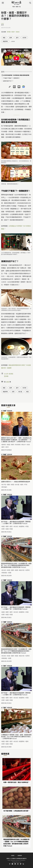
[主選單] (2, 2)
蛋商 (27, 741)
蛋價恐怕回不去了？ (8, 81)
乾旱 (7, 447)
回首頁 (12, 855)
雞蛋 (4, 37)
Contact (15, 864)
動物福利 (4, 487)
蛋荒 (17, 37)
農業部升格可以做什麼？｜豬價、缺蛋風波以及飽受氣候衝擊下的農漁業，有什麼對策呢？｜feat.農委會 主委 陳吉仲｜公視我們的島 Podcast (16, 440)
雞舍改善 (21, 570)
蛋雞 (8, 484)
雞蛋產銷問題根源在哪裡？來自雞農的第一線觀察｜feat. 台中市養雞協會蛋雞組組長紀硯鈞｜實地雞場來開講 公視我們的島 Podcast (16, 565)
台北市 (6, 374)
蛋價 (10, 37)
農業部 (4, 444)
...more (13, 41)
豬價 (12, 444)
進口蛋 (20, 391)
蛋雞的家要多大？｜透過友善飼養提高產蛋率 (15, 481)
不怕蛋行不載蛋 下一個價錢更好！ (11, 78)
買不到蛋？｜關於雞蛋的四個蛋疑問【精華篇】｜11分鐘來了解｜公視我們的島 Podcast (16, 522)
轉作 (3, 447)
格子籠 (4, 484)
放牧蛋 (17, 484)
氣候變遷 (17, 444)
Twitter (21, 864)
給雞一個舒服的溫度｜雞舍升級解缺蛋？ (16, 782)
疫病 (28, 444)
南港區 (11, 374)
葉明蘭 (9, 32)
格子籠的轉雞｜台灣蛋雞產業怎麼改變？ (16, 811)
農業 (2, 25)
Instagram (18, 864)
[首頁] (16, 3)
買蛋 (27, 526)
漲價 (13, 391)
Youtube (12, 864)
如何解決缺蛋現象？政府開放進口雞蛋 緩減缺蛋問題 (16, 75)
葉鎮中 (13, 32)
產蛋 (10, 573)
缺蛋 (27, 391)
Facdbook (10, 864)
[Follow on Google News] (23, 86)
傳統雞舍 (4, 573)
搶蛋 (7, 529)
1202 (7, 382)
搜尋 (30, 2)
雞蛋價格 (5, 41)
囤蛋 (11, 529)
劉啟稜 (17, 32)
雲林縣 (6, 376)
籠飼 (22, 484)
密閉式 (28, 570)
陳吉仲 (24, 444)
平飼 (26, 484)
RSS (23, 864)
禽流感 (24, 37)
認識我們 (20, 855)
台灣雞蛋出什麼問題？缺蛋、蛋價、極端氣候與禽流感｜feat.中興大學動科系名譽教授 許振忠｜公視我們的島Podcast (16, 736)
